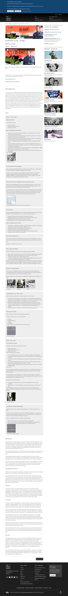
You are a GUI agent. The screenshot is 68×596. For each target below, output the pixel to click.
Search (57, 14)
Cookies (50, 587)
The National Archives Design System (40, 579)
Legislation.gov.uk (38, 569)
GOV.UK (60, 593)
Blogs (21, 573)
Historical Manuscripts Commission (26, 583)
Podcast (21, 574)
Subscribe (53, 575)
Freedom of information (29, 587)
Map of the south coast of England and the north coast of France (18, 205)
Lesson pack (51, 43)
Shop (61, 14)
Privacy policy (45, 587)
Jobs (21, 580)
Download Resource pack (10, 79)
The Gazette (37, 573)
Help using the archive (53, 16)
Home (6, 23)
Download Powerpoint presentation (12, 81)
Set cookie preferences (27, 11)
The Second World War (48, 35)
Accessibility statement (20, 587)
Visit (35, 16)
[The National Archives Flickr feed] (14, 577)
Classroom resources (16, 23)
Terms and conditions (38, 587)
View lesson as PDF (29, 37)
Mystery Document (10, 161)
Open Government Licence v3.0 (27, 592)
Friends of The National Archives (40, 576)
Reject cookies (18, 11)
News (21, 571)
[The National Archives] (8, 18)
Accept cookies (10, 11)
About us (21, 567)
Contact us (22, 569)
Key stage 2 (52, 29)
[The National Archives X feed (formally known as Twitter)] (7, 577)
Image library (22, 576)
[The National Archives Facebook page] (12, 577)
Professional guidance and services (55, 20)
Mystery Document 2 (10, 335)
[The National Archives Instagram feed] (17, 577)
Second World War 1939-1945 (55, 32)
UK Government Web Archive (40, 567)
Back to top (39, 559)
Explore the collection (39, 20)
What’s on (36, 18)
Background (14, 46)
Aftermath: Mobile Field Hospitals (13, 433)
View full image (39, 37)
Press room (22, 578)
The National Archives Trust (40, 574)
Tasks (8, 46)
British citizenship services (25, 581)
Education (51, 18)
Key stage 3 (57, 29)
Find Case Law (37, 571)
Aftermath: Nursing (10, 401)
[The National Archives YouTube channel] (9, 577)
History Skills (54, 34)
